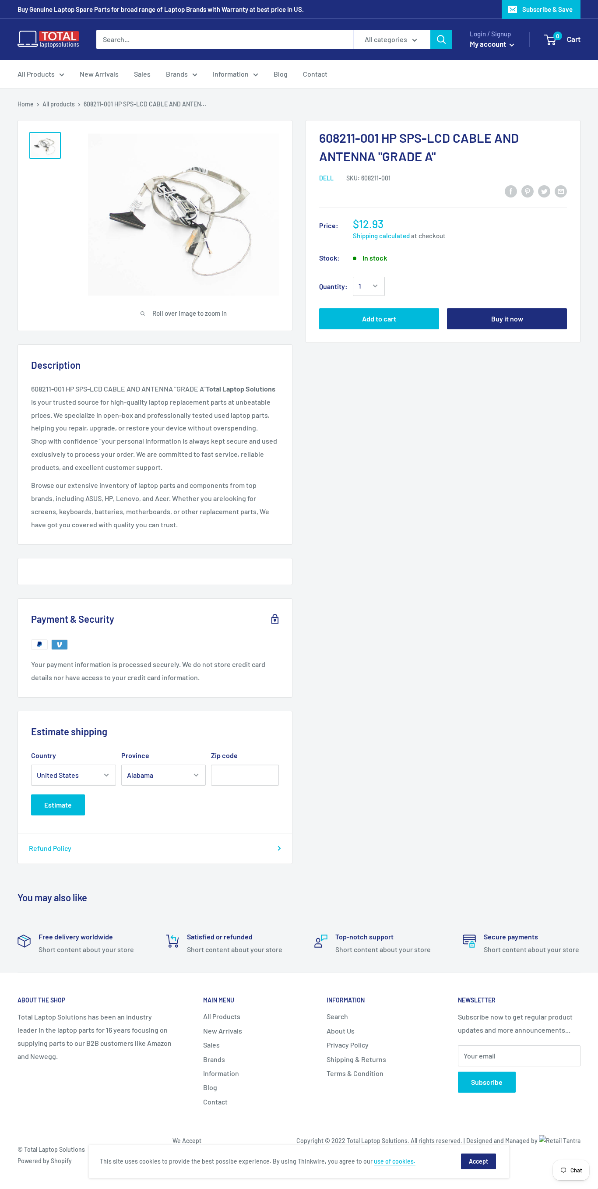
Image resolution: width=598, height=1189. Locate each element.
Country (43, 755)
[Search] (441, 39)
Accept (478, 1161)
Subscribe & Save (547, 9)
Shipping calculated (381, 235)
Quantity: (333, 286)
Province (135, 755)
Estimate (58, 805)
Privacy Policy (348, 1045)
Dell (326, 178)
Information (231, 74)
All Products (36, 74)
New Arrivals (99, 74)
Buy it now (507, 318)
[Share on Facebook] (511, 191)
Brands (177, 74)
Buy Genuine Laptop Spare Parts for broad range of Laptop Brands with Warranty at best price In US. (161, 9)
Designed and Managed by (502, 1140)
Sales (142, 74)
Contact (315, 74)
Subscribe (487, 1082)
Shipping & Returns (356, 1059)
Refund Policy (50, 848)
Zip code (224, 755)
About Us (341, 1031)
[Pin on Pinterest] (527, 191)
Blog (281, 74)
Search (337, 1016)
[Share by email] (561, 191)
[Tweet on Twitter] (544, 191)
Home (26, 104)
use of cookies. (394, 1161)
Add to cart (379, 318)
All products (58, 104)
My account (488, 43)
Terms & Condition (355, 1073)
